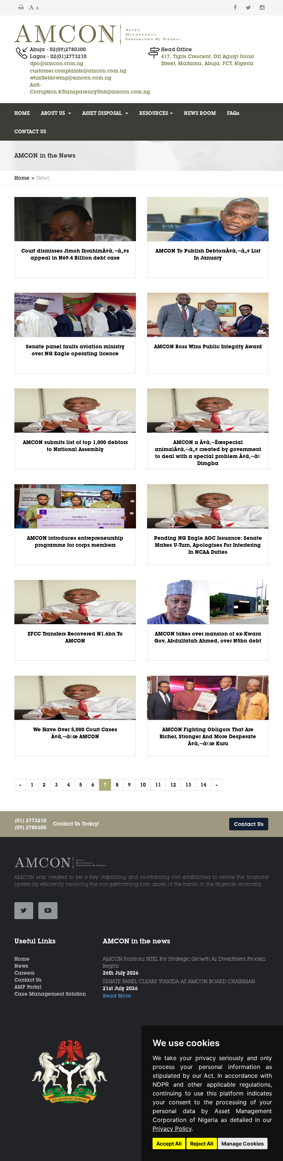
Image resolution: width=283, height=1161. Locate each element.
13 (188, 785)
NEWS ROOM (200, 113)
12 (173, 785)
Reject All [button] (201, 1143)
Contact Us (248, 824)
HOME (22, 113)
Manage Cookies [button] (242, 1143)
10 (143, 785)
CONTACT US (30, 131)
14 (203, 785)
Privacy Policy (172, 1128)
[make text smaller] (37, 7)
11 (158, 785)
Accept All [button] (169, 1143)
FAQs (233, 113)
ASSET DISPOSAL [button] (102, 113)
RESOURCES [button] (153, 113)
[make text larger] (31, 7)
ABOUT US (53, 113)
